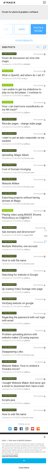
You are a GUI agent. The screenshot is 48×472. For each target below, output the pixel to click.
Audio (22, 29)
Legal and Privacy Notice (10, 456)
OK (24, 460)
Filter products (24, 40)
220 (45, 236)
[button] (38, 47)
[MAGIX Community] (9, 2)
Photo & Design (38, 29)
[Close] (44, 437)
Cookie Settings (24, 467)
